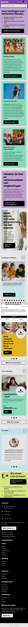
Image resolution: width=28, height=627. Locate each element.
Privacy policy (24, 306)
